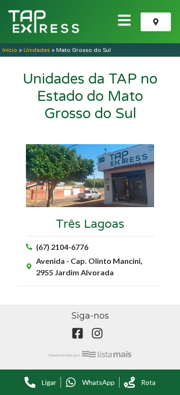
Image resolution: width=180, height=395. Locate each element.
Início (9, 50)
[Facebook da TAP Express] (80, 333)
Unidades (37, 50)
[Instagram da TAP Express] (99, 333)
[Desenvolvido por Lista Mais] (90, 353)
